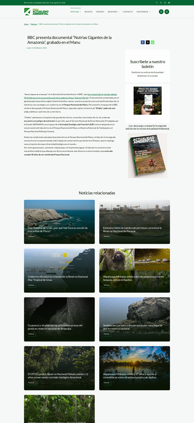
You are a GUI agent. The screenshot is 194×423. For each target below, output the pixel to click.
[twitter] (161, 3)
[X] (147, 42)
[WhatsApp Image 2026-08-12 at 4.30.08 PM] (147, 134)
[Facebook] (142, 42)
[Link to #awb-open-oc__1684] (166, 11)
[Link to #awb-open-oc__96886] (161, 11)
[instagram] (165, 3)
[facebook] (157, 3)
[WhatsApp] (152, 42)
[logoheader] (36, 8)
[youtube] (169, 3)
